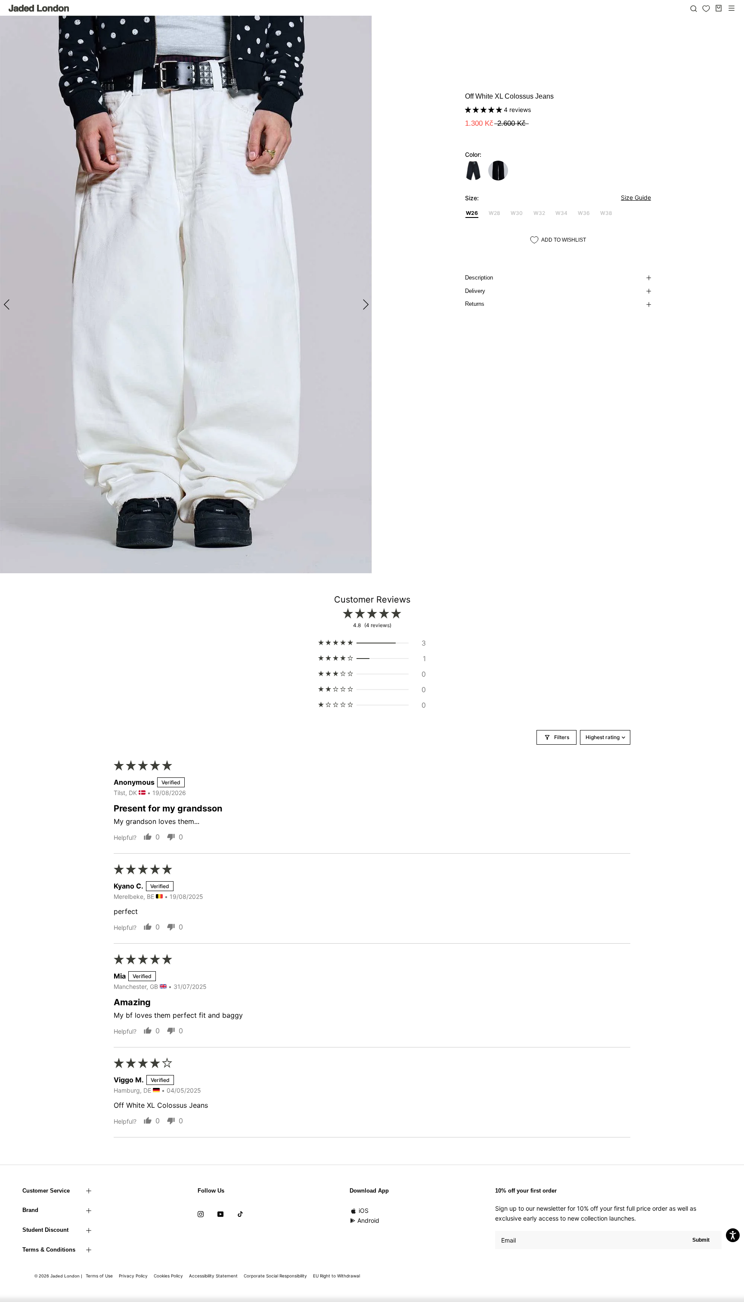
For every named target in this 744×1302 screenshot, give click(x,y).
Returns (474, 304)
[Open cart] (718, 8)
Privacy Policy (133, 1275)
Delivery (475, 291)
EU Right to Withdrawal (336, 1275)
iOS (364, 1210)
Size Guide (636, 197)
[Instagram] (201, 1213)
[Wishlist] (706, 8)
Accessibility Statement (213, 1275)
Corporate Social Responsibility (275, 1275)
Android (368, 1220)
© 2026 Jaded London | (59, 1276)
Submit (701, 1240)
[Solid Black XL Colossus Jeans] (498, 170)
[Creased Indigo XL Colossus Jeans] (473, 170)
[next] (364, 304)
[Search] (694, 8)
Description (479, 277)
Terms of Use (99, 1275)
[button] (484, 109)
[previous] (7, 304)
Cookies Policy (168, 1275)
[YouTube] (220, 1213)
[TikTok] (240, 1213)
